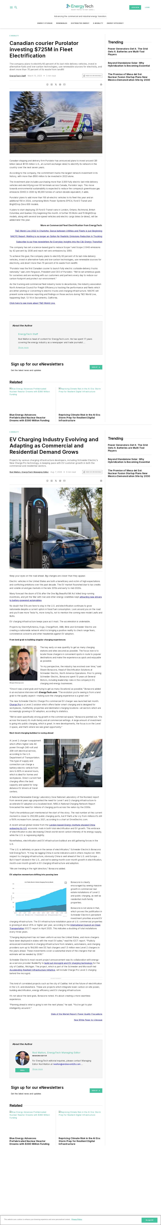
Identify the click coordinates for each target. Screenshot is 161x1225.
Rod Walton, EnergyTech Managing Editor (29, 472)
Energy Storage (45, 23)
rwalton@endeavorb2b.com (66, 1064)
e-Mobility (14, 36)
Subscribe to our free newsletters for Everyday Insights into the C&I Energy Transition (59, 241)
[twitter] (56, 84)
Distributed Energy (80, 23)
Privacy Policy (77, 1219)
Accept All (149, 1220)
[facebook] (47, 84)
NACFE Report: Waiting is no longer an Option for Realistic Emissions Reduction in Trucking (56, 236)
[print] (101, 84)
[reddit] (60, 84)
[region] (80, 1220)
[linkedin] (51, 84)
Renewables (61, 23)
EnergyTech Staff (18, 76)
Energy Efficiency (115, 23)
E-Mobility (98, 23)
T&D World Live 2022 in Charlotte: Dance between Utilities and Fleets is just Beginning (58, 231)
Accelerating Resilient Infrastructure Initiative (32, 970)
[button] (11, 7)
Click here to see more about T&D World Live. (32, 303)
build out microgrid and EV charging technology (68, 963)
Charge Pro (15, 704)
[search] (16, 7)
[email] (64, 84)
